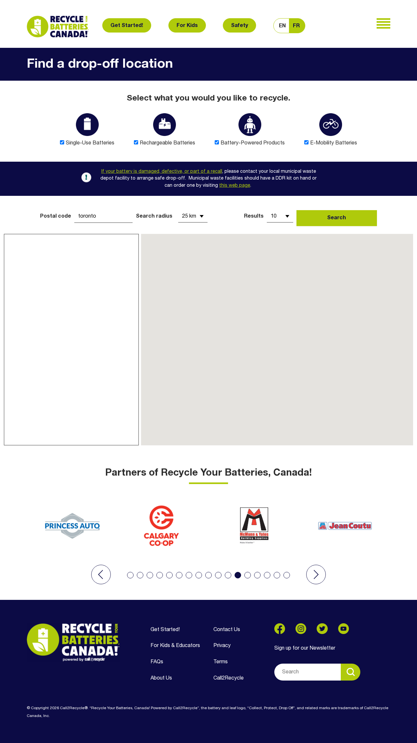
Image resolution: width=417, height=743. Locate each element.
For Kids (187, 25)
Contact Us (226, 630)
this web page (234, 185)
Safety (239, 25)
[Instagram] (300, 628)
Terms (220, 662)
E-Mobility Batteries (333, 143)
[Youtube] (343, 628)
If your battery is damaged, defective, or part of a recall (161, 171)
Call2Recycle (228, 678)
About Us (161, 678)
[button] (101, 574)
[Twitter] (322, 628)
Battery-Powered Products (253, 143)
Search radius (154, 216)
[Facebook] (279, 628)
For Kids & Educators (175, 645)
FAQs (157, 662)
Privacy (222, 645)
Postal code (55, 216)
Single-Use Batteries (90, 143)
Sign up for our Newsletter (304, 648)
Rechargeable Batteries (167, 143)
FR (296, 26)
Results (254, 216)
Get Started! (126, 25)
